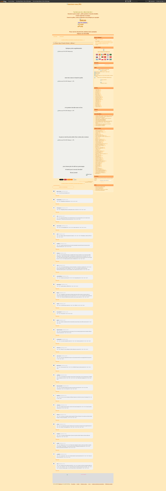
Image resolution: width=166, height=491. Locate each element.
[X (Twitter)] (128, 1)
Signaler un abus (84, 484)
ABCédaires (97, 156)
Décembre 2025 (98, 96)
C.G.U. (89, 484)
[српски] (100, 59)
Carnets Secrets (98, 160)
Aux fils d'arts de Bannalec (100, 190)
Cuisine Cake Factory (99, 161)
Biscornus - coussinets (99, 147)
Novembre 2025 (98, 97)
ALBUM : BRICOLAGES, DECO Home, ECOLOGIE (104, 115)
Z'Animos (97, 133)
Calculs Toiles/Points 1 (99, 187)
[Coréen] (108, 57)
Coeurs (96, 137)
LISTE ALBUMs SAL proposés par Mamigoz (103, 123)
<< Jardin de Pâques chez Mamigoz (67, 39)
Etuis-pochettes (98, 152)
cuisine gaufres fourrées (99, 171)
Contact (96, 44)
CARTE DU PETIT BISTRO (100, 117)
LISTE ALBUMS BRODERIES (100, 120)
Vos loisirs (97, 150)
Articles (96, 138)
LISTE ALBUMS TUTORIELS (100, 124)
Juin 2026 (97, 91)
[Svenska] (111, 59)
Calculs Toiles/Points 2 (99, 188)
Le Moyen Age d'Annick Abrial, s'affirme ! (64, 43)
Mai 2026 (97, 92)
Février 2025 (97, 105)
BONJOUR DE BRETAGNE (100, 186)
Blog (96, 39)
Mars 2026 (97, 94)
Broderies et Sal (90, 181)
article (96, 167)
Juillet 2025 (97, 101)
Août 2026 (97, 89)
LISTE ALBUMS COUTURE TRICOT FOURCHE (103, 121)
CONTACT (62, 36)
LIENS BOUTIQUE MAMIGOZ (100, 119)
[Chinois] (105, 57)
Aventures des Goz (98, 141)
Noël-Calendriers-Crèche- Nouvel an (101, 136)
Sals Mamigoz (97, 165)
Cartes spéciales (98, 155)
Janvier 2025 (97, 106)
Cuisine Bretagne (98, 142)
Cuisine (96, 132)
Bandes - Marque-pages (99, 140)
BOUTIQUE (97, 173)
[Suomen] (108, 59)
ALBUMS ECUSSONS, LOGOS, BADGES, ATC (103, 116)
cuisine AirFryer (98, 168)
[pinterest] (130, 1)
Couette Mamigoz (98, 151)
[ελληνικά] (97, 59)
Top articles (73, 484)
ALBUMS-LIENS (98, 157)
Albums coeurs (98, 166)
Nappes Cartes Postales (99, 145)
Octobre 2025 (97, 98)
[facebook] (126, 1)
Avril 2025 (97, 104)
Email (95, 180)
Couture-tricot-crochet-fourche (100, 143)
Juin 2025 (97, 102)
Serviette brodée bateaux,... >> (79, 39)
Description (97, 41)
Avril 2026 (97, 93)
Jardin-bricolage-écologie (99, 135)
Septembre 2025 (98, 99)
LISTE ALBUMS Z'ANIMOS (100, 125)
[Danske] (105, 59)
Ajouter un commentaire (63, 187)
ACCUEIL (55, 36)
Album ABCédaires (98, 169)
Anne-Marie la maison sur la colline (101, 189)
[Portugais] (102, 57)
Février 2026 (97, 95)
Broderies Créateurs (99, 139)
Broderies (97, 146)
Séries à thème (98, 162)
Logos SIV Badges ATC (99, 148)
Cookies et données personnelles (98, 484)
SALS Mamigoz (98, 131)
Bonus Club (97, 154)
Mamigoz (60, 484)
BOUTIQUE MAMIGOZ (99, 144)
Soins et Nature (98, 163)
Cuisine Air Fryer (98, 158)
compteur (96, 111)
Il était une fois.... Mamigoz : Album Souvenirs (103, 118)
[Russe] (97, 57)
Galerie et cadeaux (98, 159)
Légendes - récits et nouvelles (100, 153)
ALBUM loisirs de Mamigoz (100, 172)
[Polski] (102, 59)
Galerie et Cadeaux (98, 130)
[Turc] (111, 57)
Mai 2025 (97, 103)
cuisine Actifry (97, 164)
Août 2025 (97, 100)
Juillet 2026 (97, 90)
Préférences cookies (108, 484)
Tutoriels (96, 149)
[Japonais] (100, 57)
